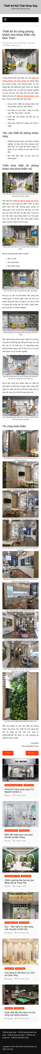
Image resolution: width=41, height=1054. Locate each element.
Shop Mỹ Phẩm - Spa (12, 876)
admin (9, 795)
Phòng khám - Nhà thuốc (26, 43)
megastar (10, 933)
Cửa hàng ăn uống (11, 922)
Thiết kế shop (15, 45)
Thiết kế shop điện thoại (20, 1038)
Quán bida (9, 1008)
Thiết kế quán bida (9, 1032)
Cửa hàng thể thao (11, 830)
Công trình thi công (10, 43)
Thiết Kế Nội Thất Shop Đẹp (21, 5)
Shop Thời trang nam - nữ (14, 785)
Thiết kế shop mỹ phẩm (16, 1035)
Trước (9, 753)
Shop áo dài (9, 968)
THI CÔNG (6, 45)
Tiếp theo (31, 753)
